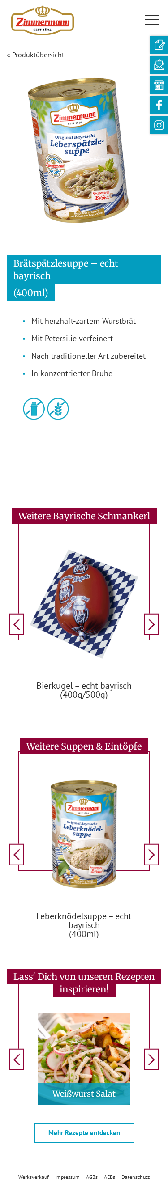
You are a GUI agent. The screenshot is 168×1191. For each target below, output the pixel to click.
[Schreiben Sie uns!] (159, 45)
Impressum (67, 1177)
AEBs (109, 1177)
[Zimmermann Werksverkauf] (159, 85)
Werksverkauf (33, 1177)
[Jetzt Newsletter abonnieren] (159, 65)
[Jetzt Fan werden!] (159, 105)
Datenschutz (135, 1177)
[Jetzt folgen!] (159, 125)
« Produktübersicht (35, 54)
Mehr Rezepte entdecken (84, 1132)
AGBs (92, 1177)
